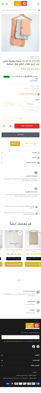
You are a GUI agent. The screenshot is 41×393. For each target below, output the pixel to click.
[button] (2, 4)
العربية (34, 372)
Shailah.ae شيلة (31, 58)
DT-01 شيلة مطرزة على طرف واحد (13, 250)
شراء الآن (20, 134)
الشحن (31, 88)
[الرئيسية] (39, 10)
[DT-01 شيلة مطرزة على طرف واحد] (13, 239)
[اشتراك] (3, 337)
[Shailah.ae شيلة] (20, 4)
